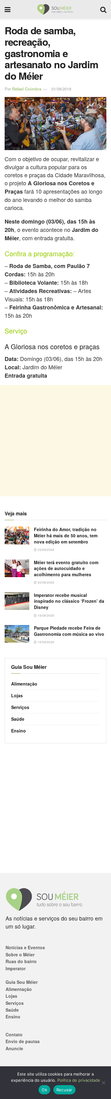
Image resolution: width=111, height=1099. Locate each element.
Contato (14, 1034)
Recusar (64, 1089)
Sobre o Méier (20, 954)
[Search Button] (103, 9)
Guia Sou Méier (22, 982)
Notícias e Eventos (25, 947)
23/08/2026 (45, 549)
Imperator (16, 968)
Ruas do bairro (21, 961)
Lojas (17, 695)
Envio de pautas (23, 1041)
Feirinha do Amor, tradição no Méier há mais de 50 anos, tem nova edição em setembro (65, 535)
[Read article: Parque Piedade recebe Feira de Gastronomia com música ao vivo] (17, 634)
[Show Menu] (7, 9)
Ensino (18, 731)
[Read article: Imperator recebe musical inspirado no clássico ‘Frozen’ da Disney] (17, 601)
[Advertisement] (55, 440)
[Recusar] (103, 1083)
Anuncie (14, 1048)
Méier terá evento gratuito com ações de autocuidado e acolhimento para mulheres (66, 568)
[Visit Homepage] (55, 9)
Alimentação (24, 684)
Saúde (17, 719)
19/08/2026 (45, 615)
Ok (44, 1089)
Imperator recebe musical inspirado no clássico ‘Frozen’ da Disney (69, 601)
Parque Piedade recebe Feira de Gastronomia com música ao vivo (69, 631)
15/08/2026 (45, 642)
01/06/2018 (61, 89)
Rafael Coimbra (26, 89)
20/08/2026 (45, 582)
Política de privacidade (78, 1080)
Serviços (20, 707)
